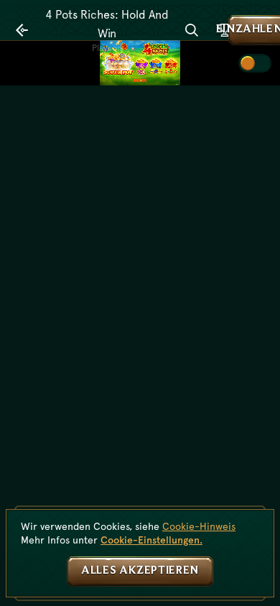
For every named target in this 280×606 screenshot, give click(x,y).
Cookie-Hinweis (198, 526)
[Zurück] (22, 30)
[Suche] (191, 30)
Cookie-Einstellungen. (151, 540)
